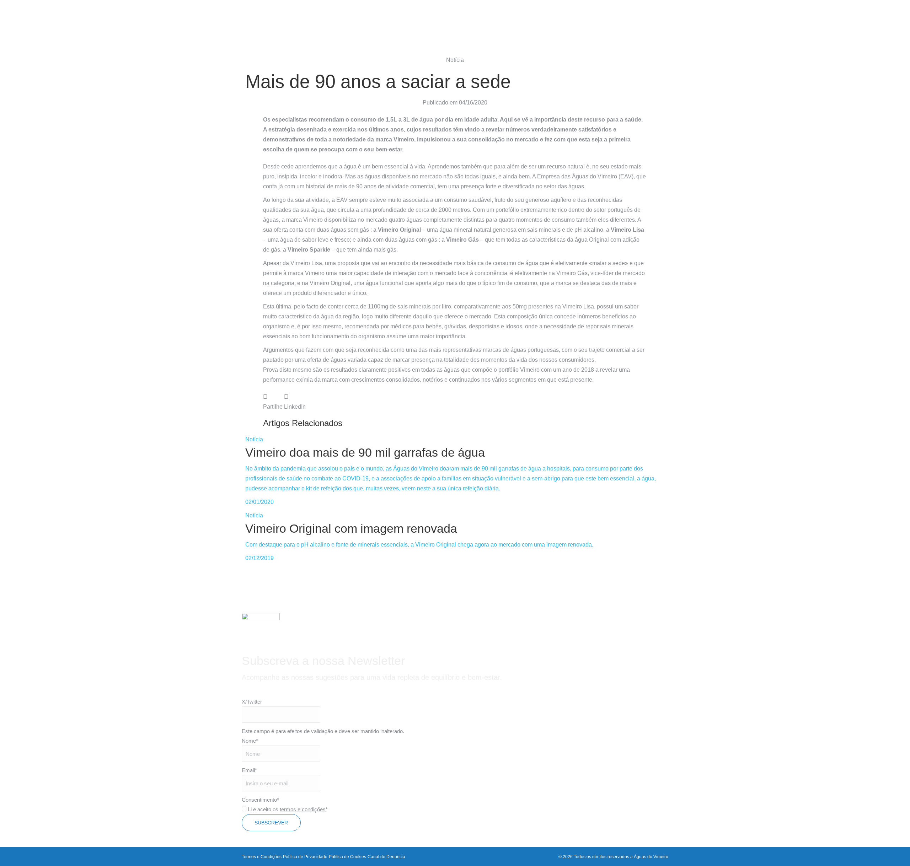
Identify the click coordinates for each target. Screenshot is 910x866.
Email (249, 770)
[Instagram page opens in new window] (227, 13)
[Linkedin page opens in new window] (248, 13)
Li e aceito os (288, 809)
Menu (883, 13)
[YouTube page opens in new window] (238, 13)
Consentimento (260, 800)
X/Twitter (252, 702)
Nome (250, 741)
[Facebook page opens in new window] (217, 13)
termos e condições (303, 809)
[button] (273, 402)
